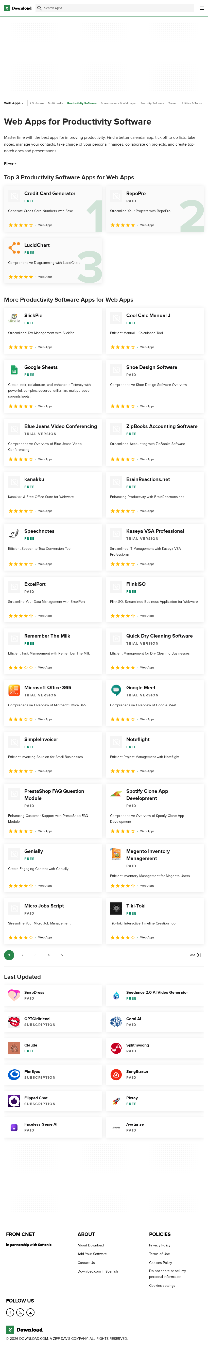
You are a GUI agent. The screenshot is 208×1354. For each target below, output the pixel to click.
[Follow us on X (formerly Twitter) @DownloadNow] (20, 1312)
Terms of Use (159, 1254)
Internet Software (32, 103)
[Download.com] (17, 8)
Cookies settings (162, 1285)
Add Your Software (92, 1254)
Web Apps (12, 103)
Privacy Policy (159, 1245)
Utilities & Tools (191, 103)
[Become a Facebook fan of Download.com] (10, 1312)
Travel (172, 103)
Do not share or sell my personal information (167, 1274)
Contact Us (86, 1263)
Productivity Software (82, 103)
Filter (8, 163)
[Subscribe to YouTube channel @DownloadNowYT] (30, 1312)
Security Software (152, 103)
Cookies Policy (160, 1263)
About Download (91, 1245)
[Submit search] (40, 8)
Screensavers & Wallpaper (118, 103)
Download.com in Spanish (98, 1271)
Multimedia (55, 103)
